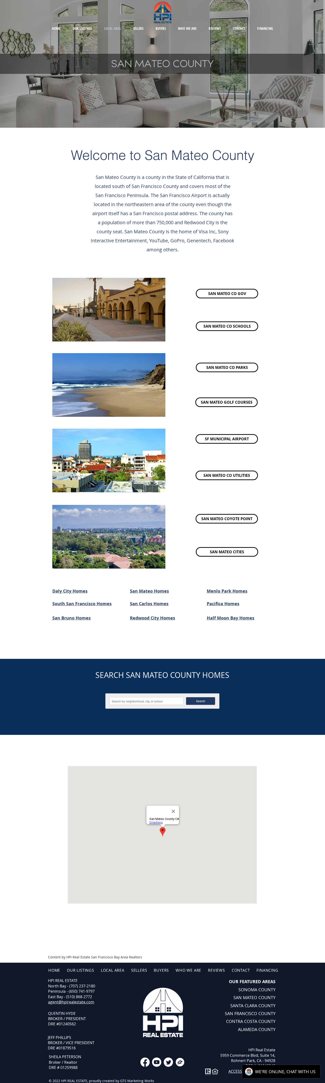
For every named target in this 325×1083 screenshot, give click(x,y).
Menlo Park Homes (227, 591)
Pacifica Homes (223, 604)
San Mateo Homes (149, 591)
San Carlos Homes (149, 604)
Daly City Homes (70, 591)
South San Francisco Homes (82, 604)
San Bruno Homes (71, 618)
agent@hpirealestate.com (71, 1002)
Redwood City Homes (152, 618)
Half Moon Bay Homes (230, 618)
